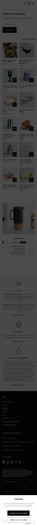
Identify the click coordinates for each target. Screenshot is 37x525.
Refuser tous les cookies (18, 520)
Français (28, 523)
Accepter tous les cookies (18, 513)
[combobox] (29, 523)
